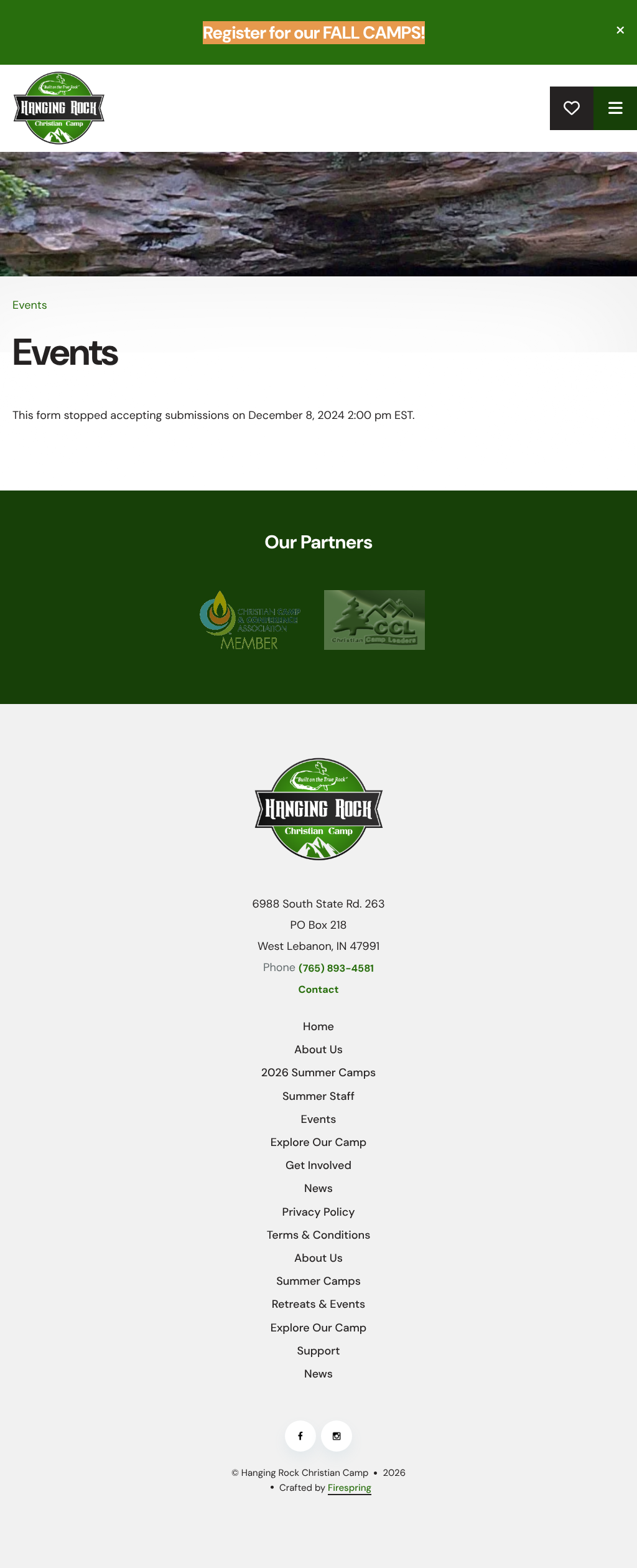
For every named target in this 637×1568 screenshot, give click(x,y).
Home (318, 1026)
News (318, 1188)
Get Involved (318, 1165)
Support (318, 1350)
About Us (318, 1049)
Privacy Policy (318, 1211)
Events (319, 1119)
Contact (319, 990)
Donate (571, 108)
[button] (615, 108)
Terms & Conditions (319, 1235)
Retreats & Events (318, 1304)
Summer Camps (318, 1281)
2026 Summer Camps (318, 1072)
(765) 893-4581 (336, 968)
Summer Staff (318, 1096)
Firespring (349, 1487)
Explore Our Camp (319, 1142)
